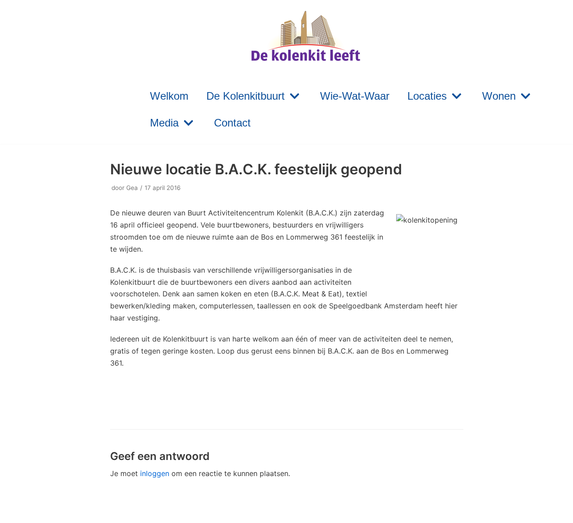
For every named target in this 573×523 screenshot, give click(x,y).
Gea (132, 187)
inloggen (154, 473)
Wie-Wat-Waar (354, 96)
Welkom (169, 96)
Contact (232, 123)
